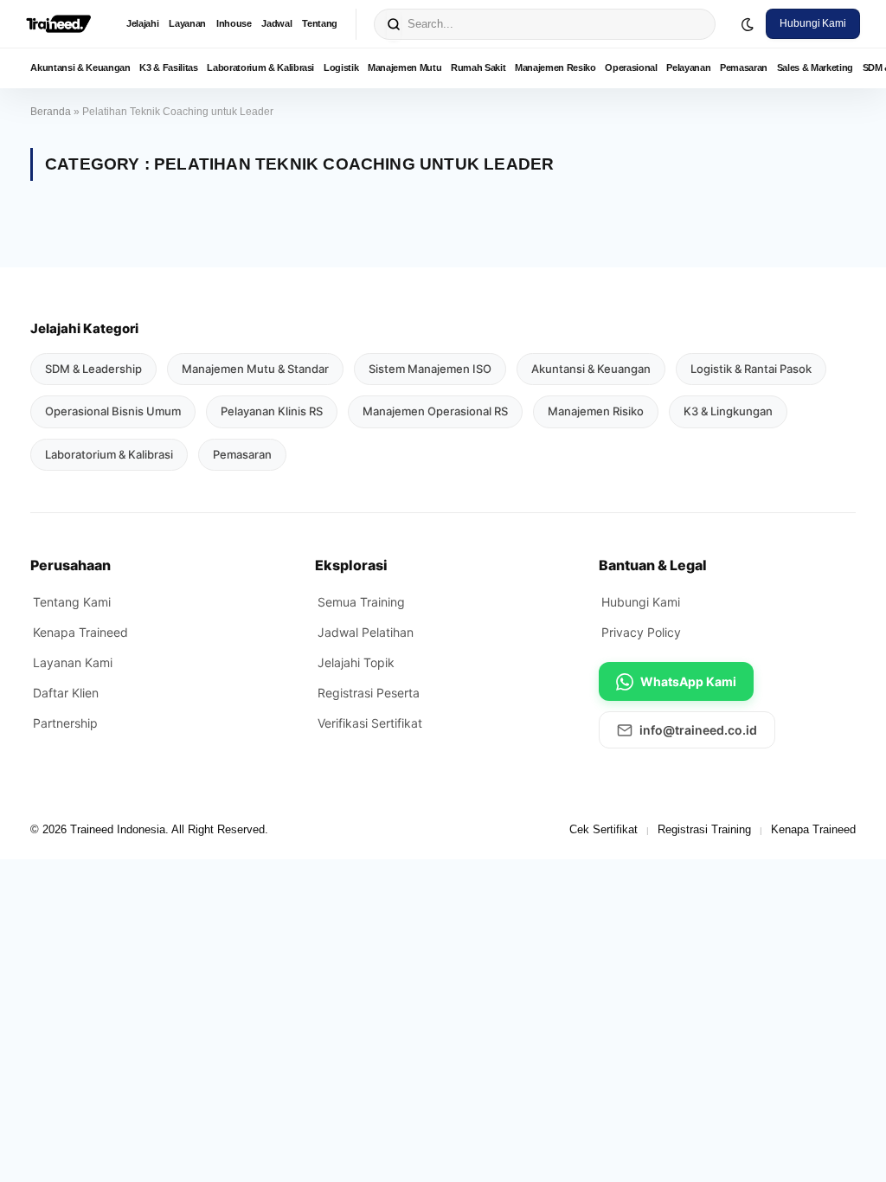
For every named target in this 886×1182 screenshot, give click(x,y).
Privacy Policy (641, 632)
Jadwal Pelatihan (366, 632)
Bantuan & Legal (653, 565)
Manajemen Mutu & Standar (255, 369)
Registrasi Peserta (369, 692)
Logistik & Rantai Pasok (751, 369)
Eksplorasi (351, 565)
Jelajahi (142, 23)
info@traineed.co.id (698, 730)
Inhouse (234, 23)
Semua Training (361, 601)
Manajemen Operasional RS (435, 411)
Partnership (65, 723)
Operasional (631, 67)
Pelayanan (688, 67)
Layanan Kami (72, 662)
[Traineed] (58, 24)
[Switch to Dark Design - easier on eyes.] (747, 24)
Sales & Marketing (815, 67)
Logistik (341, 67)
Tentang (319, 23)
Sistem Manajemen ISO (430, 369)
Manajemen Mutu (404, 67)
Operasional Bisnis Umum (113, 411)
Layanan (187, 23)
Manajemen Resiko (555, 67)
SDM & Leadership (93, 369)
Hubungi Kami (813, 23)
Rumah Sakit (478, 67)
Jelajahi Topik (356, 662)
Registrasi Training (704, 829)
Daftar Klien (66, 692)
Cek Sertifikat (603, 829)
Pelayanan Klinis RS (272, 411)
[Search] (394, 24)
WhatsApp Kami (688, 681)
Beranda (50, 112)
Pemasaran (743, 67)
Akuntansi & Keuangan (80, 67)
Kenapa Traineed (80, 632)
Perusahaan (70, 565)
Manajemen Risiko (596, 411)
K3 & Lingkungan (728, 411)
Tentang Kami (72, 601)
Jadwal (276, 23)
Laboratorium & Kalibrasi (260, 67)
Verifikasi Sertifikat (370, 723)
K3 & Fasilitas (168, 67)
